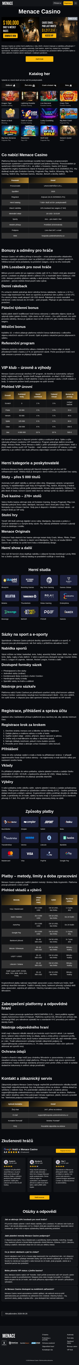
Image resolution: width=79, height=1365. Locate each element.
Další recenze (39, 1197)
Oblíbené (9, 85)
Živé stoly (28, 85)
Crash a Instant (47, 85)
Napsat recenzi (65, 1151)
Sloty (67, 85)
